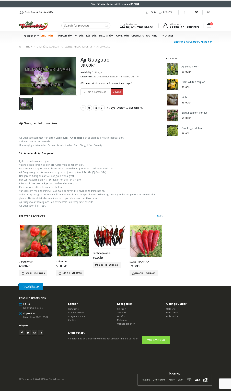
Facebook (83, 108)
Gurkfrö (121, 316)
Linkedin (40, 332)
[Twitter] (196, 12)
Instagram (34, 332)
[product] (36, 241)
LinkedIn (96, 108)
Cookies (72, 320)
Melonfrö (122, 320)
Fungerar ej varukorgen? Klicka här (192, 41)
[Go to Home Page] (20, 47)
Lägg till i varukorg (35, 273)
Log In (153, 12)
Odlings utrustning (144, 35)
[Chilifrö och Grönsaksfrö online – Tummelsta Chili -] (33, 25)
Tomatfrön (65, 35)
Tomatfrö (122, 312)
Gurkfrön (122, 35)
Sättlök (91, 35)
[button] (158, 216)
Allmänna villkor (76, 312)
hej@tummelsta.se (33, 307)
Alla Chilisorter (99, 76)
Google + (102, 108)
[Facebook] (184, 12)
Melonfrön (106, 35)
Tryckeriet (167, 35)
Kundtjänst (73, 308)
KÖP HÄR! (135, 4)
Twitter (89, 108)
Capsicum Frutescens (119, 76)
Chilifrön (47, 35)
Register (167, 12)
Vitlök (79, 35)
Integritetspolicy (76, 316)
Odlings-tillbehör (126, 323)
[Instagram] (208, 12)
